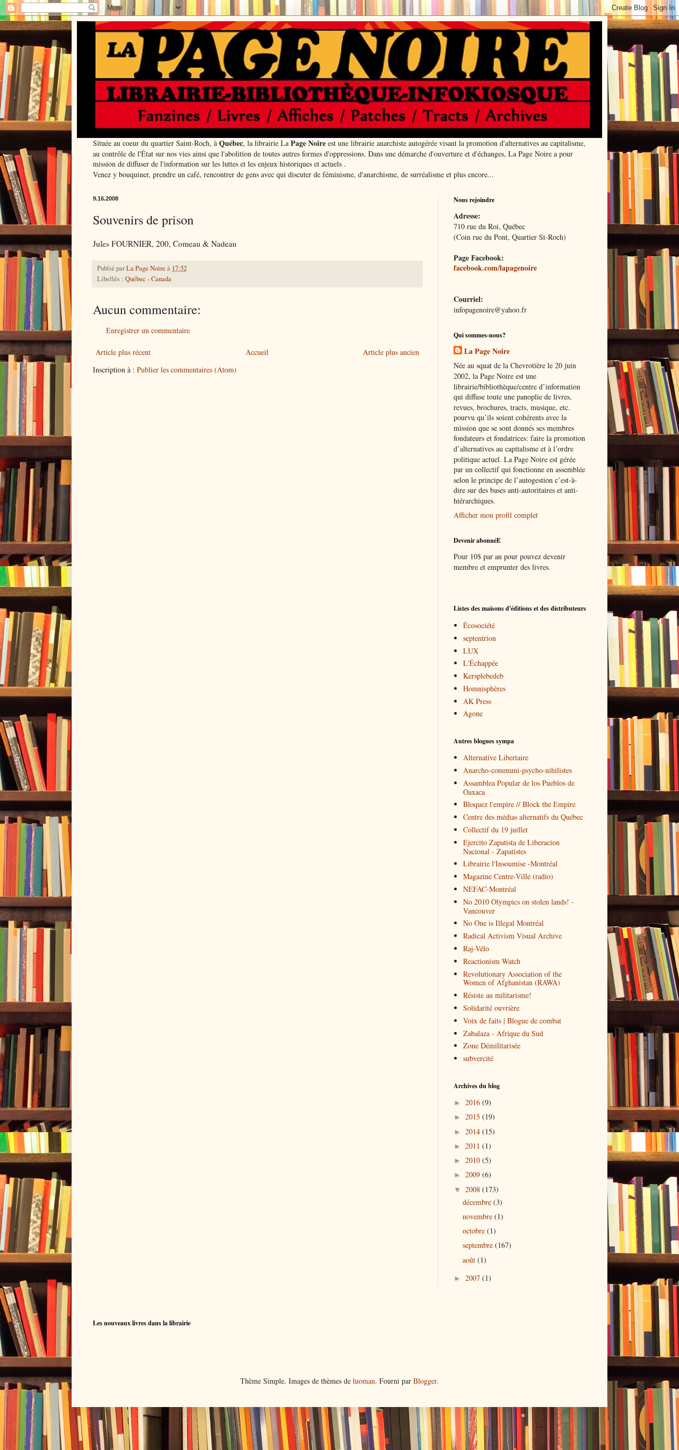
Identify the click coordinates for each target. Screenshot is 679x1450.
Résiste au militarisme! (497, 995)
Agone (473, 713)
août (470, 1260)
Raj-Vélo (476, 948)
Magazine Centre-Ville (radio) (508, 876)
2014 (473, 1131)
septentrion (479, 638)
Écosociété (479, 625)
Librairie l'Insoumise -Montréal (510, 863)
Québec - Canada (148, 278)
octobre (475, 1231)
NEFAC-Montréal (489, 889)
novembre (478, 1216)
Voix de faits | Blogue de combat (512, 1020)
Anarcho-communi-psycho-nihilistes (517, 770)
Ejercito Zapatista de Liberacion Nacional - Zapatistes (511, 846)
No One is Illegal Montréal (503, 923)
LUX (470, 651)
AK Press (477, 701)
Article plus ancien (391, 352)
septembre (479, 1245)
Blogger (425, 1381)
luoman (364, 1381)
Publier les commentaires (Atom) (187, 369)
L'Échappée (480, 663)
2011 (473, 1146)
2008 (473, 1189)
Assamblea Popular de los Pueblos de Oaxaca (518, 787)
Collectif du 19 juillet (495, 829)
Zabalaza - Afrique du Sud (503, 1033)
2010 (473, 1160)
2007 (473, 1278)
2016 (473, 1102)
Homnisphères (484, 688)
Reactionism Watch (491, 961)
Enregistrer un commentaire (148, 330)
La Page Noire (487, 351)
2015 (473, 1117)
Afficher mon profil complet (496, 515)
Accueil (257, 352)
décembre (478, 1202)
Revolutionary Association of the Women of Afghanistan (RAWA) (512, 978)
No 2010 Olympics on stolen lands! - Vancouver (518, 906)
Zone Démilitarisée (491, 1045)
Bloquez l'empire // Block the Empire (519, 804)
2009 (473, 1174)
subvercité (478, 1058)
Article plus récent (123, 352)
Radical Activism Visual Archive (512, 936)
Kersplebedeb (483, 676)
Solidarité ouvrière (491, 1008)
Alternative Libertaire (495, 757)
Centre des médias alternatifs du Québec (523, 817)
